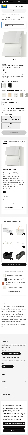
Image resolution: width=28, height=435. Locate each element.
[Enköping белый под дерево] (15, 94)
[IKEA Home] (4, 6)
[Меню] (25, 6)
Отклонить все (14, 427)
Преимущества (5, 350)
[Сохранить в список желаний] (25, 33)
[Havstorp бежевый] (21, 94)
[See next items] (22, 141)
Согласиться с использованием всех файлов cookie (14, 423)
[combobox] (13, 11)
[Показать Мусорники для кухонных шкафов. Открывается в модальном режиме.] (8, 243)
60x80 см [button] (17, 67)
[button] (6, 194)
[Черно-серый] (10, 85)
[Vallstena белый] (4, 94)
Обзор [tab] (5, 141)
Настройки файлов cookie (14, 430)
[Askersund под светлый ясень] (10, 94)
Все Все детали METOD (14, 291)
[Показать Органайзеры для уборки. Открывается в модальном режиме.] (20, 255)
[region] (14, 44)
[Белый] (4, 85)
